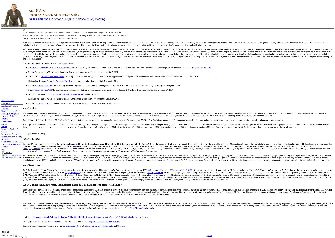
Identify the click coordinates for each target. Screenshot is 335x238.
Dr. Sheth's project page (72, 226)
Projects (4, 119)
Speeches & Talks (8, 116)
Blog (3, 149)
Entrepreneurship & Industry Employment (10, 112)
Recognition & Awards (10, 134)
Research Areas (7, 101)
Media (4, 126)
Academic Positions (9, 106)
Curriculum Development (12, 142)
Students (5, 108)
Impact (4, 124)
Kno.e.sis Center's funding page (99, 226)
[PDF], (47, 221)
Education (5, 103)
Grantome (121, 226)
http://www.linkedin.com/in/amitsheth (104, 221)
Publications (6, 121)
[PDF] (58, 221)
